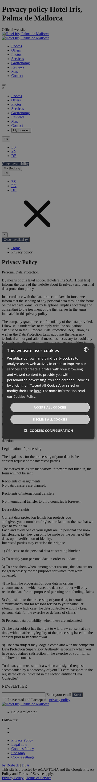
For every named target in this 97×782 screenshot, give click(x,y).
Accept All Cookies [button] (50, 407)
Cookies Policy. (24, 396)
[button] (48, 430)
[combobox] (86, 349)
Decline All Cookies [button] (50, 419)
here (37, 391)
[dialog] (48, 391)
